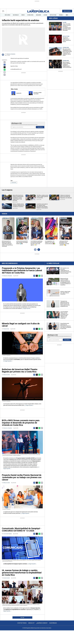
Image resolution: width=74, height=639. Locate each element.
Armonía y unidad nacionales (37, 93)
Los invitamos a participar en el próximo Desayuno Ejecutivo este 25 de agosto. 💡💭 (36, 243)
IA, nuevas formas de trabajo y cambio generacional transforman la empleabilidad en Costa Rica (21, 572)
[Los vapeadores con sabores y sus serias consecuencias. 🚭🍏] (51, 228)
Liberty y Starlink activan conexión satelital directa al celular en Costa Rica (18, 205)
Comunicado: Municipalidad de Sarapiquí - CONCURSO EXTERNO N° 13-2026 (21, 529)
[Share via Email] (4, 72)
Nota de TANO (66, 36)
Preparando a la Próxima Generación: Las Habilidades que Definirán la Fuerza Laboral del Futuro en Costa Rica (22, 270)
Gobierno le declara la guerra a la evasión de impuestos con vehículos (66, 196)
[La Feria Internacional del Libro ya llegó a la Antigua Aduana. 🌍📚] (22, 228)
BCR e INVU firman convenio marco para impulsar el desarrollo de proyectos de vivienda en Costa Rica (20, 422)
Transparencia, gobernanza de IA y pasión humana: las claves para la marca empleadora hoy (65, 304)
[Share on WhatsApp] (4, 70)
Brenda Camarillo (6, 577)
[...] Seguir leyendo (26, 308)
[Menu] (3, 11)
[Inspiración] (13, 93)
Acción (64, 22)
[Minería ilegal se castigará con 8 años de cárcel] (22, 343)
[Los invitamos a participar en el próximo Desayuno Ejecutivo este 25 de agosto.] (37, 228)
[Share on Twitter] (4, 67)
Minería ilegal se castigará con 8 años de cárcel (21, 324)
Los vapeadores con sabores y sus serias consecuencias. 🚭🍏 (50, 242)
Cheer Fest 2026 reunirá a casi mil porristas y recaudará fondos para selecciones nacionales (67, 27)
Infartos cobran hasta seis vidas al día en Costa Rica (65, 293)
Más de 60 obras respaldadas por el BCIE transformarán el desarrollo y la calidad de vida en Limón (67, 52)
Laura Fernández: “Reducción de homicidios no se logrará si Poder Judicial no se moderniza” (64, 315)
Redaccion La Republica (7, 275)
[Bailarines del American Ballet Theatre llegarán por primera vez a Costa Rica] (22, 388)
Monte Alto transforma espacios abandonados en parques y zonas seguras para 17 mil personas (18, 198)
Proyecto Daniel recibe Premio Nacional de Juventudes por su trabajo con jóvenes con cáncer (21, 477)
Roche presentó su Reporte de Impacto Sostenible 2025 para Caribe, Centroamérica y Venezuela (7, 244)
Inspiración (18, 93)
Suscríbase (53, 623)
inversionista (14, 182)
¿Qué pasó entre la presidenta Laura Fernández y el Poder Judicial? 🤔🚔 (64, 243)
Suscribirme (40, 127)
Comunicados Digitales (7, 533)
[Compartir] (4, 75)
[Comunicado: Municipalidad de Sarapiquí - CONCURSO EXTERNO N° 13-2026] (22, 548)
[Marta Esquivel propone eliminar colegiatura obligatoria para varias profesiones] (55, 64)
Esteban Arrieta (6, 328)
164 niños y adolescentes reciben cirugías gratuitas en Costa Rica (42, 196)
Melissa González (6, 374)
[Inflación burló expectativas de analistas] (23, 39)
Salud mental (12, 513)
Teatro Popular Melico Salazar (31, 403)
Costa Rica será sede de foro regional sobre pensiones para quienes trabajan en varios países (42, 205)
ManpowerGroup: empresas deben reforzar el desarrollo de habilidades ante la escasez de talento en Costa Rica (65, 281)
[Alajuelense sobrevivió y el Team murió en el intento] (55, 39)
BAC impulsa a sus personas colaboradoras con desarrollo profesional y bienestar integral (65, 270)
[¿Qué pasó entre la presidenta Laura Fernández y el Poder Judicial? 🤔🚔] (65, 228)
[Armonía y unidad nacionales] (31, 93)
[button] (67, 11)
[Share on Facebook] (4, 65)
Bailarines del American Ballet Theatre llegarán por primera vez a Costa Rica (19, 370)
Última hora (66, 47)
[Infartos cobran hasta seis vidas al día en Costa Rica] (53, 292)
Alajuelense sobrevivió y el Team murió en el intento (67, 39)
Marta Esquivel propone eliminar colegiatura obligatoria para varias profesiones (67, 65)
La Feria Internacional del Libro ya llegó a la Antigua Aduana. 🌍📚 (22, 242)
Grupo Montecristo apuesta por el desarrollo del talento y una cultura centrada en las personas (65, 326)
